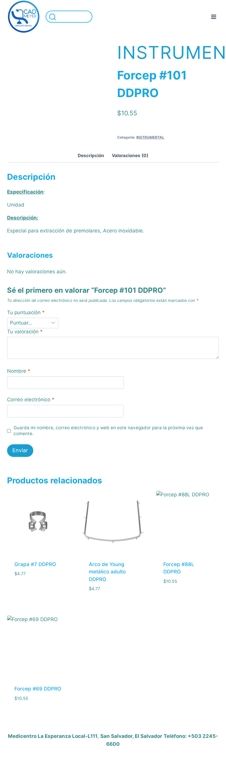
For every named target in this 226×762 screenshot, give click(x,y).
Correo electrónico (30, 399)
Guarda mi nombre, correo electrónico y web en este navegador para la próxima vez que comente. (108, 430)
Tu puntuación (26, 312)
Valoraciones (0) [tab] (130, 155)
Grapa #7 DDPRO (35, 564)
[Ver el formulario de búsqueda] (69, 17)
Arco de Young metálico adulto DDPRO (107, 571)
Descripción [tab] (91, 155)
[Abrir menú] (213, 16)
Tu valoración (25, 332)
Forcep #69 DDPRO (37, 689)
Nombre (18, 371)
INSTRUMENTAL (150, 137)
